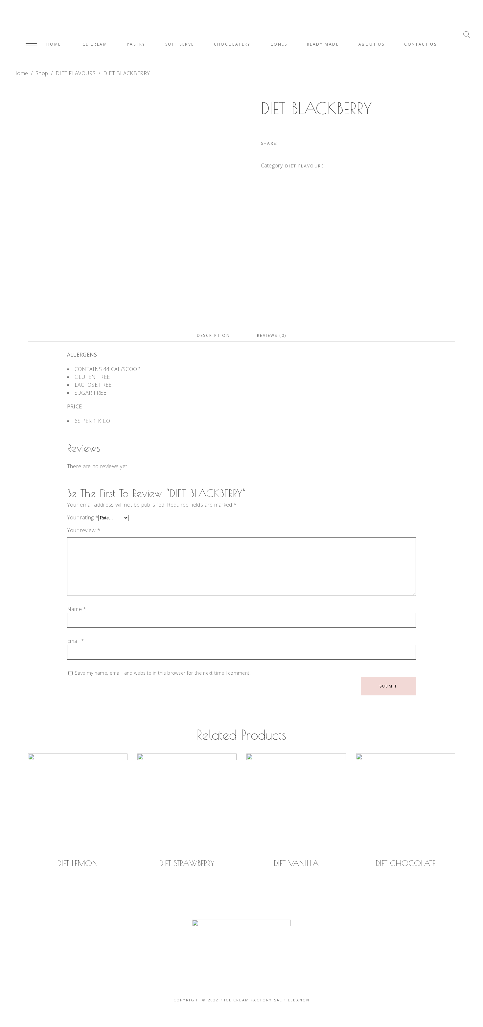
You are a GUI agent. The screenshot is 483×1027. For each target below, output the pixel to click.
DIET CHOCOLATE (405, 863)
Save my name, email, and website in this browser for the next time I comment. (163, 673)
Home (20, 73)
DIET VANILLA (296, 863)
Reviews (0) (271, 335)
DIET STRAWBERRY (187, 863)
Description (213, 335)
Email (75, 641)
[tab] (213, 336)
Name (76, 609)
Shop (41, 73)
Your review (83, 530)
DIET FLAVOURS (76, 73)
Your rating (82, 517)
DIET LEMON (77, 863)
